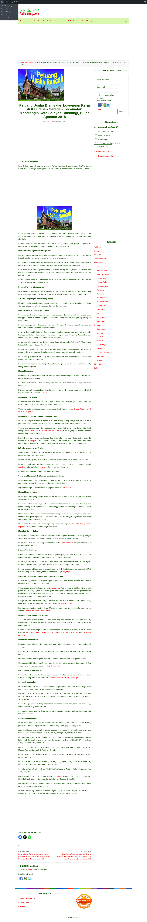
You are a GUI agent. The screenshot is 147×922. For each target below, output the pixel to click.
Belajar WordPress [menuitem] (7, 12)
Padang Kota (101, 278)
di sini (45, 392)
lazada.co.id (55, 588)
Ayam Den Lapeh (104, 135)
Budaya (97, 251)
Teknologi (100, 356)
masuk (30, 869)
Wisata (99, 360)
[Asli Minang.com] (29, 11)
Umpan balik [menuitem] (5, 18)
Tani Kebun (100, 348)
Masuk (121, 111)
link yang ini (66, 571)
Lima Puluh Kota (102, 274)
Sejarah (97, 368)
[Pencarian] (126, 21)
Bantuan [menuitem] (4, 15)
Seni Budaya (101, 344)
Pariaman (100, 290)
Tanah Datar (101, 321)
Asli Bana (97, 247)
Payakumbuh (101, 297)
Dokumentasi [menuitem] (5, 9)
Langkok (97, 325)
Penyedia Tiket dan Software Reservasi (43, 430)
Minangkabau (103, 139)
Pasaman (100, 294)
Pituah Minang (99, 364)
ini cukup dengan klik (51, 666)
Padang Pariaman (103, 282)
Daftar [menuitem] (16, 2)
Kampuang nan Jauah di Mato (109, 143)
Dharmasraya (101, 270)
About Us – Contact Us (27, 898)
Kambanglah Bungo (105, 131)
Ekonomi (99, 333)
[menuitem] (2, 2)
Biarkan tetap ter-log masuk (106, 96)
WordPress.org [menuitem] (6, 6)
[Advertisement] (73, 42)
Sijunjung (99, 309)
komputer (33, 440)
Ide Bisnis (31, 846)
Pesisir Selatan (102, 301)
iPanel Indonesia (67, 542)
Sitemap (21, 906)
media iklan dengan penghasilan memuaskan (43, 632)
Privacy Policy (23, 902)
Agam (98, 266)
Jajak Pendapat (100, 258)
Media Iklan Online (73, 632)
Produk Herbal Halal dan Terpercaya (64, 677)
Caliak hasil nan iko (101, 151)
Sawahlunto (100, 305)
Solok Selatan (101, 317)
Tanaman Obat (104, 352)
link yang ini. (67, 487)
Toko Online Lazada (64, 603)
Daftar (99, 109)
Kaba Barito (98, 262)
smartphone (22, 467)
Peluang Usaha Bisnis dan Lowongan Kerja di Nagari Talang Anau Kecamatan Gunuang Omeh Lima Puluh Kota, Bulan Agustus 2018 (34, 855)
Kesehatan (100, 336)
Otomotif (99, 340)
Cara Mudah (101, 329)
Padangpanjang (102, 286)
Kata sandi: (101, 87)
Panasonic (58, 776)
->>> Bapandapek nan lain (104, 156)
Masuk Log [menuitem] (9, 2)
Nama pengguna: (103, 79)
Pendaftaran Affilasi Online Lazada (38, 610)
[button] (22, 878)
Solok (98, 313)
